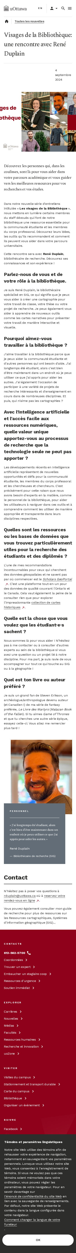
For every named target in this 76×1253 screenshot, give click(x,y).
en (40, 8)
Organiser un (22, 1105)
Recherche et (21, 1046)
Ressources (20, 981)
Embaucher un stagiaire (25, 974)
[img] (15, 8)
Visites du (17, 1077)
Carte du (16, 1091)
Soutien (17, 988)
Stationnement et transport (30, 1084)
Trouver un (17, 967)
